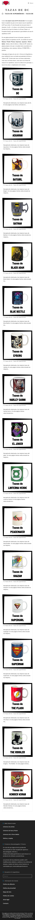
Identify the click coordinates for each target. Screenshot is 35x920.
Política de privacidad (9, 888)
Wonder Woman (11, 42)
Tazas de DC (8, 99)
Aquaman (24, 42)
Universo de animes (9, 827)
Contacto (5, 903)
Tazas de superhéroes (19, 99)
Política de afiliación (9, 884)
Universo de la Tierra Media (11, 834)
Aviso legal (6, 899)
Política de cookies (8, 896)
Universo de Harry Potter (10, 830)
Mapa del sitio (7, 892)
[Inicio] (2, 14)
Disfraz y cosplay (8, 838)
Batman (4, 42)
